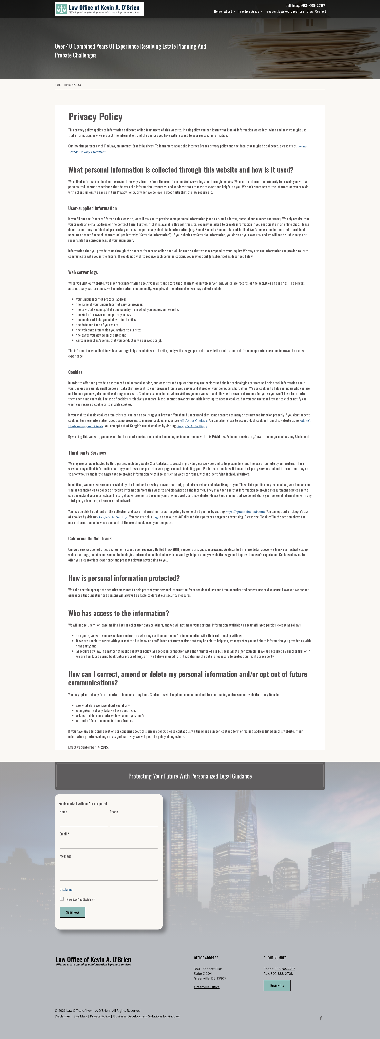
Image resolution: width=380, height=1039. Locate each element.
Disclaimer (67, 889)
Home (218, 11)
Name (63, 811)
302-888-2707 (313, 5)
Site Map (80, 1016)
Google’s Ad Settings (192, 426)
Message (65, 856)
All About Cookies (193, 420)
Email (64, 833)
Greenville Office (206, 987)
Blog (310, 11)
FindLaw (173, 1016)
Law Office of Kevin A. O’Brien (88, 1010)
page (156, 517)
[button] (376, 1010)
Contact (320, 11)
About (228, 11)
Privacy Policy (100, 1016)
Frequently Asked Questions (285, 11)
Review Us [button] (277, 985)
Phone (114, 811)
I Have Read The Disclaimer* (80, 899)
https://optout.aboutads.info (245, 511)
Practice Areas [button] (248, 11)
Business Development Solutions (137, 1016)
